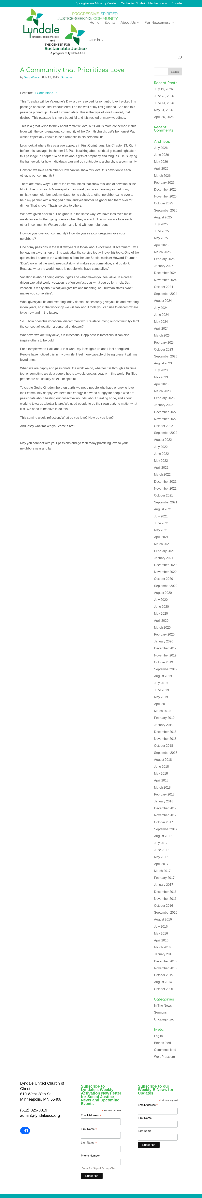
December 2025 (165, 189)
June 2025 (161, 231)
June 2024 (161, 314)
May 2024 (161, 321)
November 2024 (165, 280)
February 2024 (164, 342)
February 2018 (164, 794)
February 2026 (164, 182)
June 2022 (161, 453)
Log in (158, 1036)
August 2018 (163, 759)
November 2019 (165, 655)
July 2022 (161, 447)
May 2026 (161, 161)
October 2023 (163, 349)
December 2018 (165, 731)
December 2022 (165, 412)
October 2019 (163, 662)
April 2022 (161, 467)
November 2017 (165, 815)
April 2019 (161, 704)
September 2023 (165, 356)
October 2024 (163, 287)
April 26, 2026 (164, 117)
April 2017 (161, 864)
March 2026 (162, 175)
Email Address (91, 1115)
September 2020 (165, 586)
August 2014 (163, 982)
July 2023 (161, 370)
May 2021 (161, 530)
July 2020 (161, 599)
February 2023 (164, 398)
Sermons (66, 77)
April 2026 (161, 168)
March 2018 (162, 787)
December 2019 (165, 648)
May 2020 (161, 613)
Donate (176, 3)
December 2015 (165, 961)
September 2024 (165, 293)
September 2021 (165, 502)
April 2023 (161, 384)
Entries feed (162, 1043)
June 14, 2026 (164, 103)
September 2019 (165, 669)
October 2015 (163, 975)
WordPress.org (164, 1056)
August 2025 (163, 217)
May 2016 (161, 933)
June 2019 (161, 690)
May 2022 (161, 460)
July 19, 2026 (163, 89)
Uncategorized (164, 1019)
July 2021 (161, 516)
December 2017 (165, 808)
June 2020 (161, 606)
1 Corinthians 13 (45, 93)
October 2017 (163, 822)
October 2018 (163, 745)
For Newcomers (157, 22)
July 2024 (161, 307)
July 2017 (161, 843)
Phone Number (90, 1155)
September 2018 (165, 752)
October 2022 (163, 426)
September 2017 (165, 829)
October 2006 (163, 989)
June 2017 (161, 850)
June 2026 (161, 154)
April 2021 (161, 537)
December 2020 (165, 565)
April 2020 (161, 620)
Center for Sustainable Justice (142, 3)
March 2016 (162, 947)
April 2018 (161, 780)
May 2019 (161, 697)
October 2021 (163, 495)
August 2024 (163, 300)
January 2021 (163, 558)
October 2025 (163, 203)
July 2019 (161, 683)
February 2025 (164, 259)
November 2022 (165, 419)
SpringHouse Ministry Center (96, 3)
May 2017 (161, 857)
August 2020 (163, 592)
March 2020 (162, 627)
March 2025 (162, 252)
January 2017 (163, 884)
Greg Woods (32, 77)
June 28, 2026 (164, 96)
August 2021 (163, 509)
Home (94, 22)
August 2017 (163, 836)
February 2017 (164, 877)
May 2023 (161, 377)
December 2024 (165, 273)
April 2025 (161, 245)
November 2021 (165, 488)
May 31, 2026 (163, 110)
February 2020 (164, 634)
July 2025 (161, 224)
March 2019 (162, 711)
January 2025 (163, 266)
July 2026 (161, 148)
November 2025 (165, 196)
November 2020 (165, 572)
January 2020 (163, 641)
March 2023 (162, 391)
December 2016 (165, 891)
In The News (163, 1005)
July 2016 (161, 926)
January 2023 (163, 405)
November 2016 (165, 898)
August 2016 (163, 919)
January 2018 (163, 801)
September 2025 (165, 210)
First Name (89, 1129)
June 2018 (161, 766)
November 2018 (165, 738)
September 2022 (165, 432)
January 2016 (163, 954)
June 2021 (161, 523)
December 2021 (165, 481)
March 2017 (162, 871)
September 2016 (165, 912)
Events (110, 22)
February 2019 (164, 717)
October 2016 (163, 905)
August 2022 (163, 439)
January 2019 (163, 725)
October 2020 (163, 578)
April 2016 (161, 940)
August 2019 (163, 676)
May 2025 (161, 238)
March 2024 (162, 335)
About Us (128, 22)
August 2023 (163, 363)
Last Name (89, 1143)
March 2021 (162, 544)
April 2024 (161, 328)
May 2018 (161, 773)
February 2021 (164, 551)
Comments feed (165, 1049)
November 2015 (165, 968)
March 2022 (162, 474)
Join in (94, 40)
